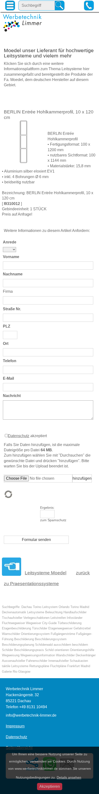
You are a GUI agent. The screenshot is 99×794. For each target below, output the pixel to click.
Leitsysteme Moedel (45, 572)
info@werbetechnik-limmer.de (31, 715)
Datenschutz (18, 436)
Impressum (15, 726)
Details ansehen (69, 777)
